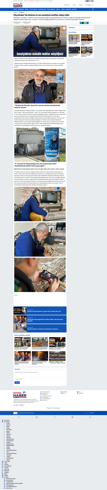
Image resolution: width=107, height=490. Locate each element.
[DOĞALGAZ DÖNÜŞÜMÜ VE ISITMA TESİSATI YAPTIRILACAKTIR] (74, 37)
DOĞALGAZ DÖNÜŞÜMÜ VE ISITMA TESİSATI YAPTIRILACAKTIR (74, 42)
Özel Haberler (10, 440)
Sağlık (8, 447)
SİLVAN (8, 448)
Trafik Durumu (45, 394)
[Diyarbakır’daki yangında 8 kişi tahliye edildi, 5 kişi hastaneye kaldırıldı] (22, 356)
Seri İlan (6, 467)
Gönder (17, 382)
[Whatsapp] (23, 405)
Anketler (6, 472)
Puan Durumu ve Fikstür (47, 396)
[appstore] (50, 408)
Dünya (8, 431)
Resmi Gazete (9, 443)
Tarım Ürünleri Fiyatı (11, 453)
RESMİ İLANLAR (42, 9)
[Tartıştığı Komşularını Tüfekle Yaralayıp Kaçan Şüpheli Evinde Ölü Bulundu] (87, 37)
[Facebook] (14, 405)
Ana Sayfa (6, 420)
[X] (17, 405)
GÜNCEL (58, 9)
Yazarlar (81, 5)
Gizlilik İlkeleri (64, 391)
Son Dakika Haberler (11, 450)
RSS (16, 412)
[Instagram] (19, 405)
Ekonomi (8, 434)
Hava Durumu (45, 393)
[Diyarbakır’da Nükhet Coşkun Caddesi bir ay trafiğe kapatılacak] (57, 356)
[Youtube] (21, 405)
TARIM (63, 9)
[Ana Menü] (93, 9)
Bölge (7, 428)
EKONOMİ (68, 9)
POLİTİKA (74, 9)
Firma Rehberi (88, 5)
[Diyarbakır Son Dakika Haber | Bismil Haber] (17, 5)
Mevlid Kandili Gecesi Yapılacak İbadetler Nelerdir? (74, 55)
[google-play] (56, 408)
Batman (8, 425)
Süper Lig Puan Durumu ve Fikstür (14, 483)
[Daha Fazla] (88, 23)
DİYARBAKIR (21, 9)
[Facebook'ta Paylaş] (80, 23)
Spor (7, 451)
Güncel (8, 436)
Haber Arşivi (44, 400)
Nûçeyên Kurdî (10, 439)
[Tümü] (92, 27)
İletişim (63, 393)
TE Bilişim (92, 412)
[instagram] (54, 417)
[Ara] (93, 5)
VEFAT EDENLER (33, 9)
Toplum (8, 456)
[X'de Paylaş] (83, 23)
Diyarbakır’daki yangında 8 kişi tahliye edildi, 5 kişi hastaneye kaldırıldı (21, 363)
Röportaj (6, 469)
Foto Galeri (66, 5)
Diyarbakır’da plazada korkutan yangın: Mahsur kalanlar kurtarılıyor (39, 363)
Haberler (15, 12)
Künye (79, 391)
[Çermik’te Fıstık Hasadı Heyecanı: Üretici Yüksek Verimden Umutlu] (40, 342)
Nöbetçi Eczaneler (46, 391)
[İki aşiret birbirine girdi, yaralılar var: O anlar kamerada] (87, 50)
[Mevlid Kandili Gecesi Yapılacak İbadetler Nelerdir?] (74, 50)
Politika (8, 442)
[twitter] (37, 417)
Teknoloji (8, 454)
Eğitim (8, 432)
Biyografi (6, 470)
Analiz (8, 423)
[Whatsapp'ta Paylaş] (85, 23)
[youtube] (72, 417)
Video (74, 5)
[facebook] (19, 417)
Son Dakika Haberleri (46, 398)
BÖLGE (15, 9)
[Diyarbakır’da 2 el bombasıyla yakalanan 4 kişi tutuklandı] (22, 342)
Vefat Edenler (9, 458)
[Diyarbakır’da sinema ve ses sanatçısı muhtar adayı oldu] (40, 41)
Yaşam (8, 459)
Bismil (7, 426)
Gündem (8, 437)
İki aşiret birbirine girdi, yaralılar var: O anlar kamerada (86, 55)
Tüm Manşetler (45, 397)
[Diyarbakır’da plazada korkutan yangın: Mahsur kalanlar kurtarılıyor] (40, 356)
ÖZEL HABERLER (51, 9)
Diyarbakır (21, 12)
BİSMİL (26, 9)
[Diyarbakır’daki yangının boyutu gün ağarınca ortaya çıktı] (57, 342)
